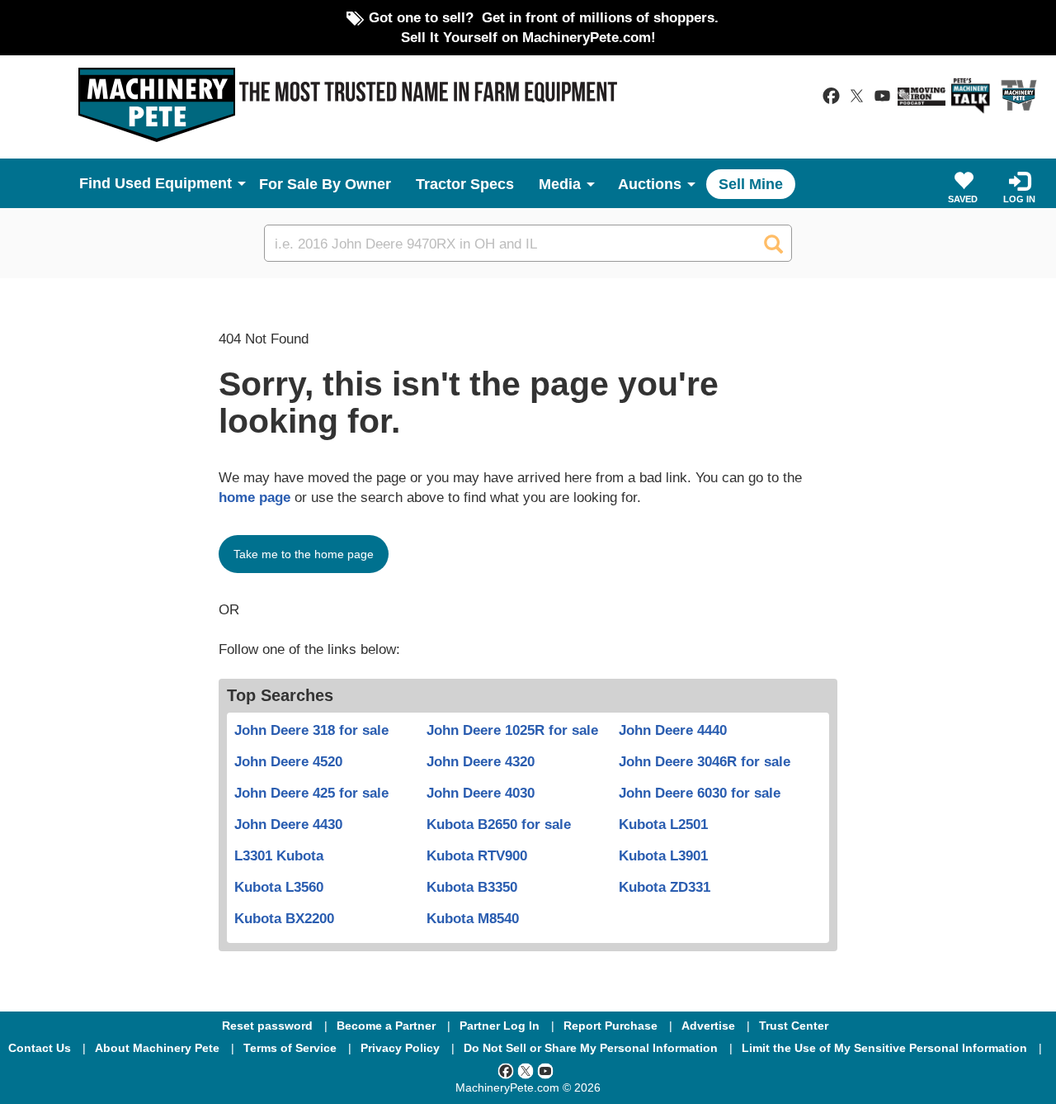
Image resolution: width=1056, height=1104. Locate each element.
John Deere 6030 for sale (699, 792)
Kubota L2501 (663, 824)
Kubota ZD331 (664, 886)
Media (560, 184)
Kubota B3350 (472, 886)
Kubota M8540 (473, 918)
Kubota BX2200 (284, 918)
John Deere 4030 (481, 792)
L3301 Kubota (278, 855)
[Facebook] (505, 1070)
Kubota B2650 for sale (499, 824)
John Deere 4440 (673, 730)
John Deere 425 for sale (311, 792)
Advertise (708, 1025)
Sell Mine (751, 184)
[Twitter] (525, 1070)
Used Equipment (173, 183)
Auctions (649, 184)
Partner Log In (500, 1025)
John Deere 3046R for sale (704, 761)
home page (254, 497)
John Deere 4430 (288, 824)
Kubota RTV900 (477, 855)
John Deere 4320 (481, 761)
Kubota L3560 (278, 886)
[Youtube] (545, 1070)
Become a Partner (386, 1025)
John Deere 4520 (288, 761)
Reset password (267, 1025)
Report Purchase (610, 1025)
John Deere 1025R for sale (512, 730)
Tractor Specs (465, 184)
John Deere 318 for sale (311, 730)
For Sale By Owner (325, 184)
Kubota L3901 (663, 855)
